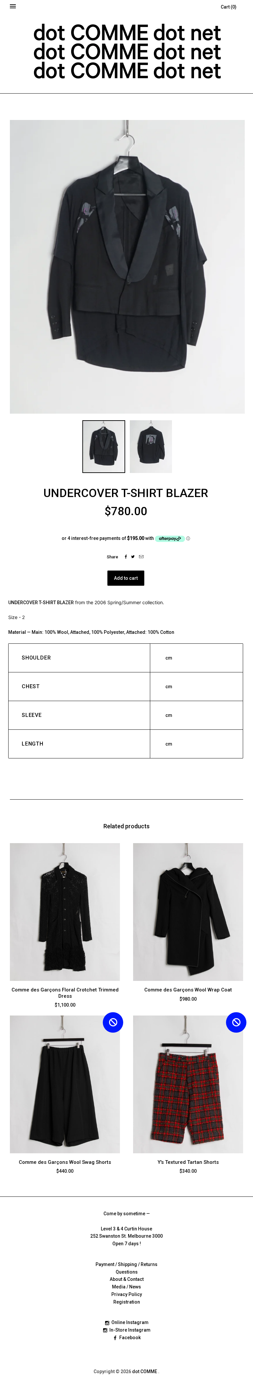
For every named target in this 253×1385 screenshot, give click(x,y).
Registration (126, 1302)
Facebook (130, 1337)
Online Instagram (130, 1322)
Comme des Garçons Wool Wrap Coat (188, 990)
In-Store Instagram (130, 1330)
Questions (127, 1272)
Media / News (126, 1286)
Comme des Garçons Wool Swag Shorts (65, 1162)
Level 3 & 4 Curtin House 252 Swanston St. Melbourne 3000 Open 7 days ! (126, 1236)
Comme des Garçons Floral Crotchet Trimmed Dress (65, 993)
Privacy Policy (126, 1294)
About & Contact (127, 1279)
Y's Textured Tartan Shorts (188, 1162)
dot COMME (145, 1371)
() (229, 7)
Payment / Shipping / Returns (126, 1264)
